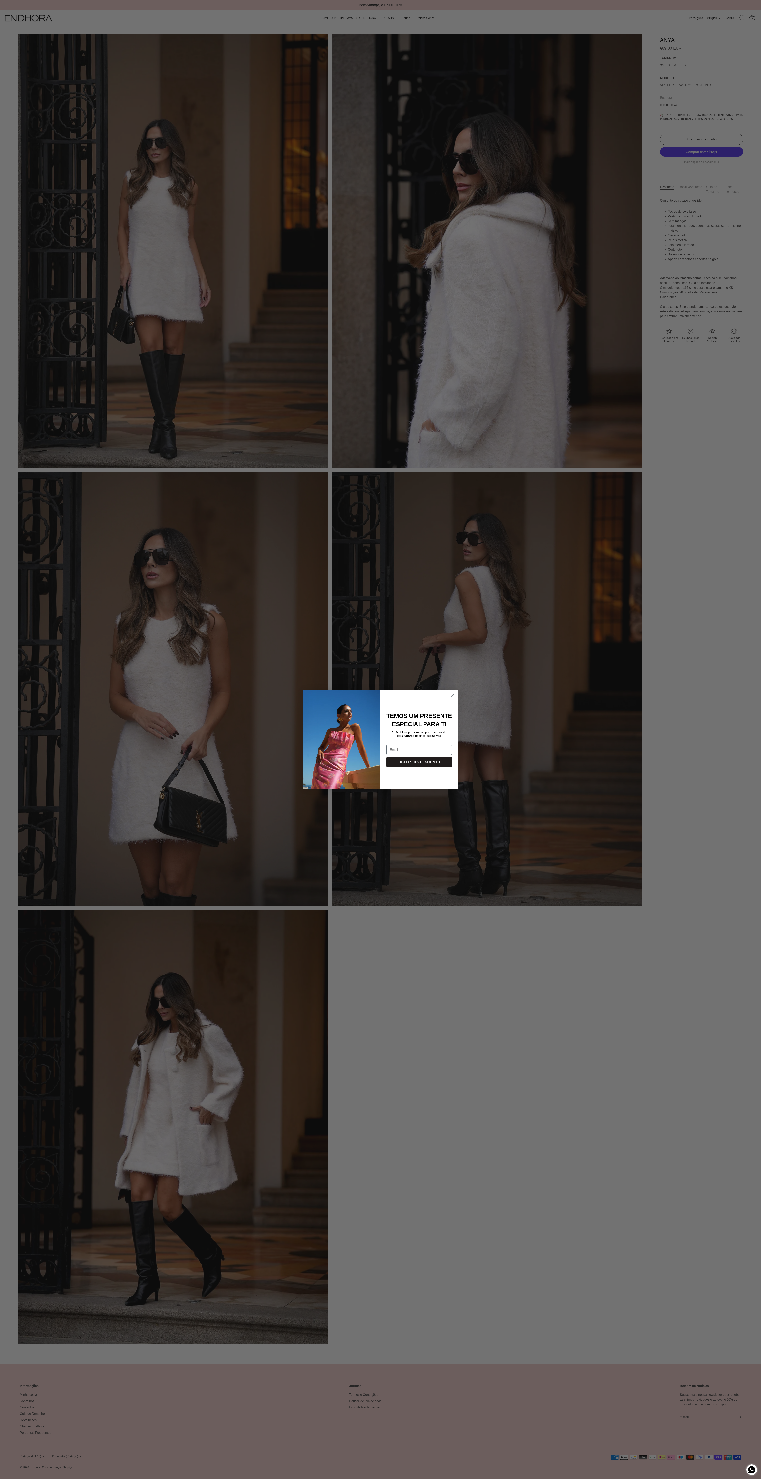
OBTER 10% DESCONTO (419, 762)
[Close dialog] (452, 695)
